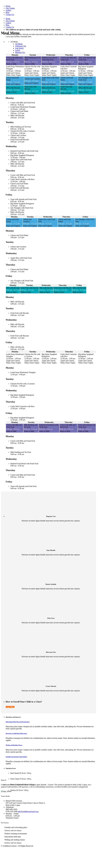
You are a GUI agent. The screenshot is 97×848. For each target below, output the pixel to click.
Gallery (8, 10)
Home (8, 6)
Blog (7, 12)
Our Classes (10, 8)
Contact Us (10, 15)
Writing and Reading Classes (14, 745)
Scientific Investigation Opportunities (16, 756)
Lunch (17, 50)
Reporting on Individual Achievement (16, 733)
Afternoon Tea (20, 46)
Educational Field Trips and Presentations (17, 721)
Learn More (10, 707)
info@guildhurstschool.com (28, 811)
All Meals (14, 42)
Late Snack (19, 48)
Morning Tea (20, 52)
